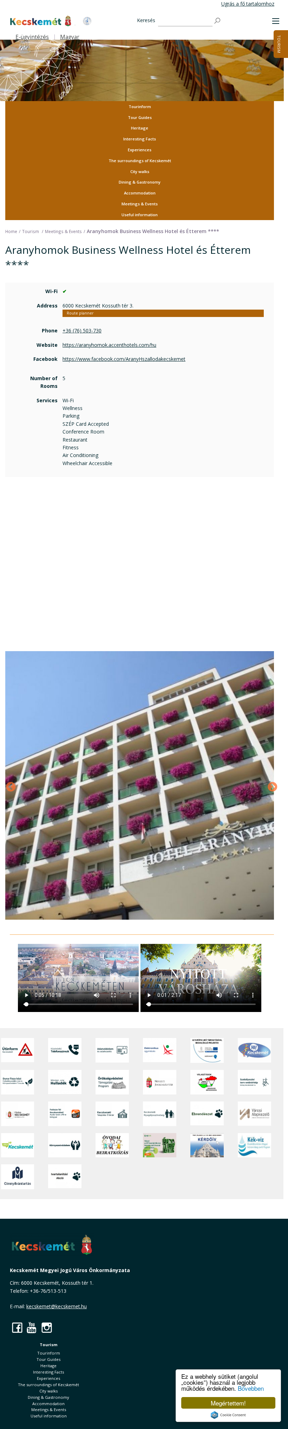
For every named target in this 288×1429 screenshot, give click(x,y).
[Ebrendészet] (207, 1113)
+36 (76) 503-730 (82, 330)
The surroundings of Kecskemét (140, 160)
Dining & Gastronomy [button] (140, 182)
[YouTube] (32, 1327)
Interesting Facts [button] (139, 138)
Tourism (279, 44)
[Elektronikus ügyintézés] (159, 1050)
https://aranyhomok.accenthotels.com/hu (109, 345)
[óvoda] (112, 1145)
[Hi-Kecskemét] (254, 1050)
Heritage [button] (139, 128)
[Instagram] (46, 1327)
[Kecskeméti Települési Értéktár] (112, 1113)
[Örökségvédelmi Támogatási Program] (112, 1082)
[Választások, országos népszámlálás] (207, 1082)
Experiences (139, 149)
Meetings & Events (140, 203)
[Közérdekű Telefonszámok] (64, 1050)
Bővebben (251, 1388)
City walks (139, 171)
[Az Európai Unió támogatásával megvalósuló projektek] (207, 1050)
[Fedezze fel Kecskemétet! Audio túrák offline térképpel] (64, 1113)
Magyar (69, 37)
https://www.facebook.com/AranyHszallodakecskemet (124, 359)
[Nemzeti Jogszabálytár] (159, 1082)
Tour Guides (140, 117)
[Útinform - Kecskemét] (17, 1050)
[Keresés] (217, 20)
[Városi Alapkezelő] (254, 1113)
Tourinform (140, 106)
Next (270, 785)
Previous (8, 785)
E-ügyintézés (32, 37)
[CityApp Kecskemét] (17, 1113)
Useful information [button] (140, 214)
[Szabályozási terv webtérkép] (254, 1082)
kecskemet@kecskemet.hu (56, 1306)
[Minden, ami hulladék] (64, 1082)
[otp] (159, 1145)
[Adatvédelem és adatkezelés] (112, 1050)
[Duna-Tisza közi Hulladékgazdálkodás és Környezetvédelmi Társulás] (17, 1082)
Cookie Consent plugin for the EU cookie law (228, 1415)
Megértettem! (228, 1402)
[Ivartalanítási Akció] (64, 1176)
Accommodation (140, 193)
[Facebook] (17, 1327)
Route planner (80, 313)
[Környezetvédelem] (64, 1145)
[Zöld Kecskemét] (17, 1145)
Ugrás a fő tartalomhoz (247, 3)
